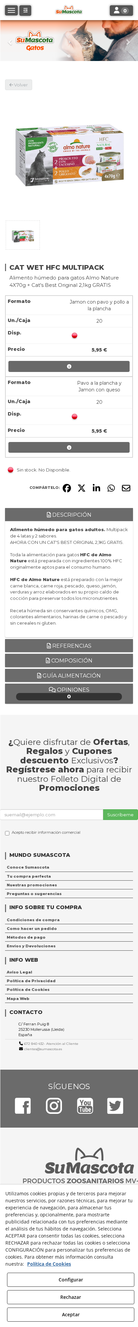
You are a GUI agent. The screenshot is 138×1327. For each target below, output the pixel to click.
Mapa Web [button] (18, 998)
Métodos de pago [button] (26, 937)
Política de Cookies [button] (28, 989)
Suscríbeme (120, 814)
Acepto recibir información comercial (46, 832)
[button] (10, 40)
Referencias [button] (71, 646)
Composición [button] (71, 660)
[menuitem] (69, 867)
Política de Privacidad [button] (31, 980)
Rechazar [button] (70, 1297)
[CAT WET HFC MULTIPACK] (69, 154)
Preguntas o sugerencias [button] (34, 893)
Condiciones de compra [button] (33, 920)
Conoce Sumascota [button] (28, 867)
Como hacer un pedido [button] (32, 928)
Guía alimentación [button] (71, 676)
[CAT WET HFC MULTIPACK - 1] (23, 235)
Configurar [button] (71, 1279)
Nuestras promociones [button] (32, 885)
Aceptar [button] (71, 1314)
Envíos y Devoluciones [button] (31, 946)
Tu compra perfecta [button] (29, 876)
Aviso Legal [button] (19, 972)
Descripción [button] (71, 515)
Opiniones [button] (72, 693)
